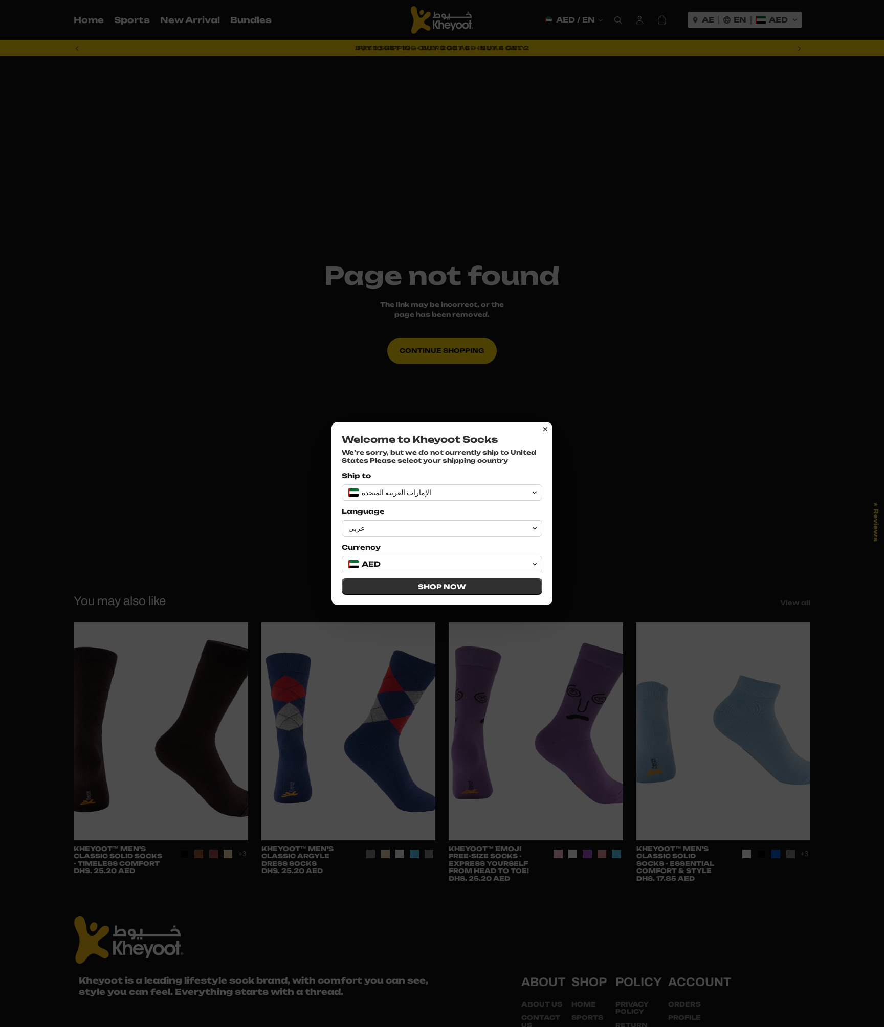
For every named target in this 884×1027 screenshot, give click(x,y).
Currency (361, 547)
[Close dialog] (545, 429)
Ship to (356, 476)
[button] (442, 492)
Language (363, 511)
